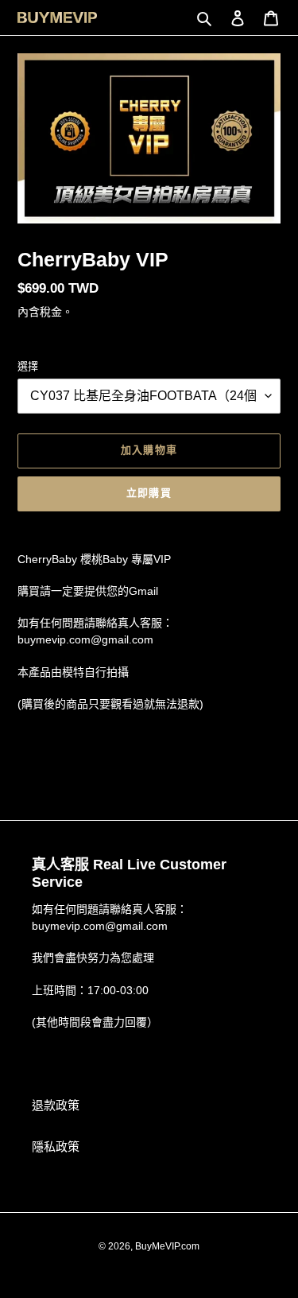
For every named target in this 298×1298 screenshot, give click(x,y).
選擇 (27, 366)
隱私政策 (55, 1146)
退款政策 (55, 1105)
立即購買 (148, 493)
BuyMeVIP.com (167, 1246)
